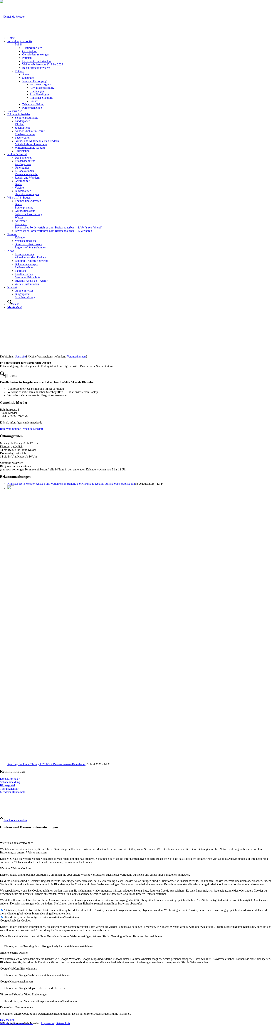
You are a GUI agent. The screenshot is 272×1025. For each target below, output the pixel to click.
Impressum (47, 1023)
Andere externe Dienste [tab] (14, 952)
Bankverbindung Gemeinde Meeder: (21, 428)
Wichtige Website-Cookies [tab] (15, 868)
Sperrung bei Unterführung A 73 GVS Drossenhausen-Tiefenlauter (46, 764)
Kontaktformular (9, 778)
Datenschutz (63, 1023)
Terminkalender (9, 788)
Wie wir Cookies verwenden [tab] (16, 842)
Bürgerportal (7, 785)
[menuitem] (139, 38)
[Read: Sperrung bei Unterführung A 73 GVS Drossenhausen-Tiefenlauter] (10, 488)
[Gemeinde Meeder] (12, 16)
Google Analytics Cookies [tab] (15, 920)
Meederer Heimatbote (12, 792)
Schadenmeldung (10, 782)
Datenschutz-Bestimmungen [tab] (16, 1007)
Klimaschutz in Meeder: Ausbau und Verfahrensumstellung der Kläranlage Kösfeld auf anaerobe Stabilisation (71, 483)
